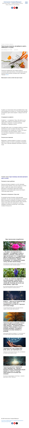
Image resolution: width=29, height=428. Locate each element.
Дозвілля (16, 49)
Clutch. (7, 74)
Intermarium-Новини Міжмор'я (12, 2)
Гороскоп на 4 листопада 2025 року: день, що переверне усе (12, 349)
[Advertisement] (14, 25)
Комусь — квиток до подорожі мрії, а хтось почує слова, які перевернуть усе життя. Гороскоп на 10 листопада (14, 303)
